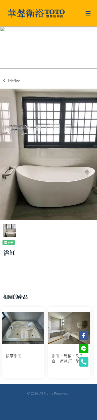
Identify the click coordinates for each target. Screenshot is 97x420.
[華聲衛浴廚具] (36, 13)
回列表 (14, 80)
